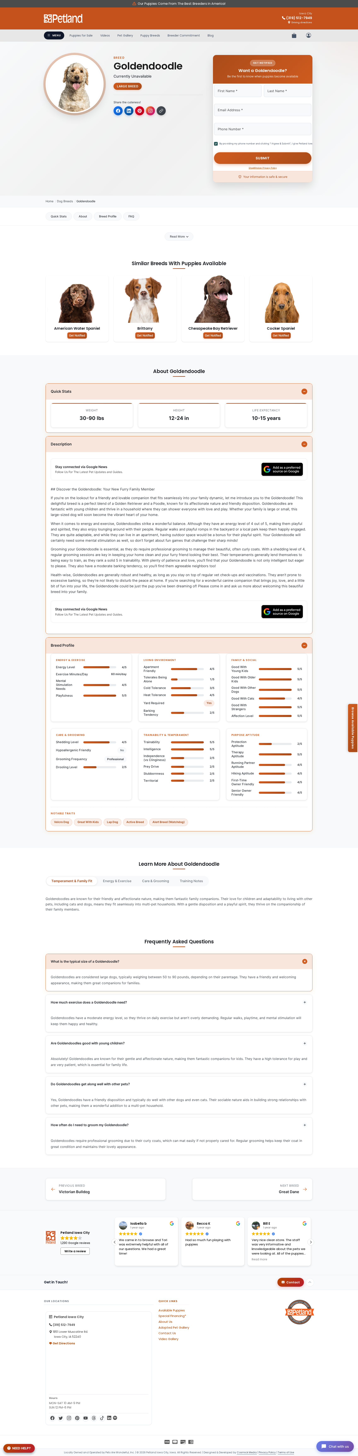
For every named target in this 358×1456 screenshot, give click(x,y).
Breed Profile (107, 216)
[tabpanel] (179, 904)
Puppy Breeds (150, 35)
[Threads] (94, 1418)
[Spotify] (115, 1418)
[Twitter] (60, 1418)
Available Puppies (171, 1310)
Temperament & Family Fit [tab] (71, 881)
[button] (311, 1242)
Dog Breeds (65, 201)
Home (49, 201)
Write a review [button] (75, 1251)
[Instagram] (69, 1418)
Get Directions (63, 1343)
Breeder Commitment (184, 35)
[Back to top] (310, 1282)
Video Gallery (168, 1339)
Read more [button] (193, 1259)
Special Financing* (172, 1316)
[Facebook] (52, 1418)
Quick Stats (59, 216)
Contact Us (167, 1333)
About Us (165, 1322)
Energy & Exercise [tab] (117, 881)
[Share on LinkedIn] (128, 110)
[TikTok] (102, 1418)
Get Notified (77, 335)
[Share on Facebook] (118, 110)
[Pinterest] (77, 1418)
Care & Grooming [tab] (155, 881)
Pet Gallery (125, 35)
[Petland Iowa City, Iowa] (63, 18)
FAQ (131, 216)
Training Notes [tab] (191, 881)
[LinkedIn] (109, 1418)
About (83, 216)
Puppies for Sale (81, 35)
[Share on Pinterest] (139, 110)
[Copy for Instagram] (150, 110)
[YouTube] (85, 1418)
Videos (105, 35)
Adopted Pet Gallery (173, 1328)
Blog (211, 35)
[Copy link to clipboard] (161, 110)
